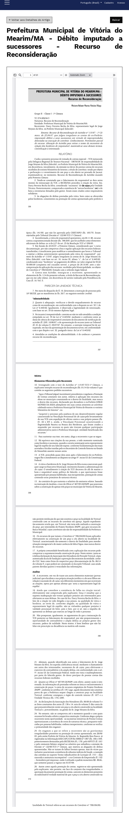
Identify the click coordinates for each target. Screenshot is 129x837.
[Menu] (7, 3)
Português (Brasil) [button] (90, 2)
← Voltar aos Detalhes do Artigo (29, 19)
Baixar (117, 19)
